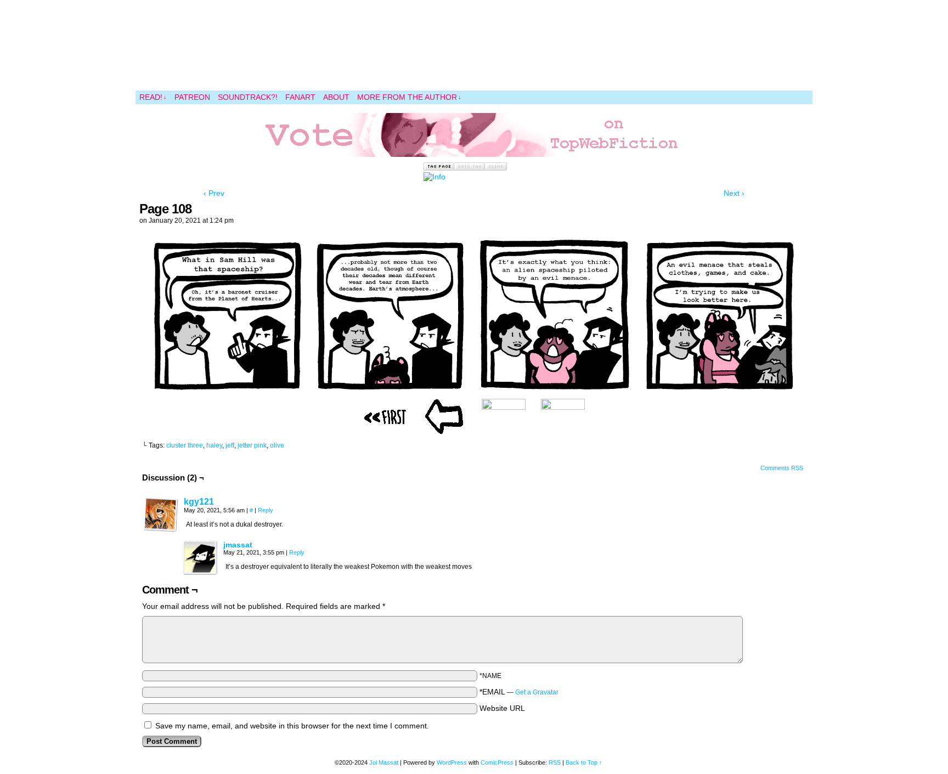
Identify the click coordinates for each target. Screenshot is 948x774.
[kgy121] (160, 529)
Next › (734, 193)
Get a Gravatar (536, 692)
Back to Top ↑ (584, 762)
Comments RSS (781, 468)
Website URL (502, 708)
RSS (555, 762)
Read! (153, 97)
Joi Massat (383, 762)
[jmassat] (200, 572)
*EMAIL (518, 691)
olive (277, 445)
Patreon (192, 97)
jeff (229, 445)
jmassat (237, 544)
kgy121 (199, 501)
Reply (265, 510)
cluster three (184, 445)
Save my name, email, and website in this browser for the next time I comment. (292, 725)
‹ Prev (214, 193)
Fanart (300, 97)
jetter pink (252, 445)
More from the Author (409, 97)
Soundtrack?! (248, 97)
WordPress (452, 762)
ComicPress (497, 762)
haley (214, 445)
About (336, 97)
